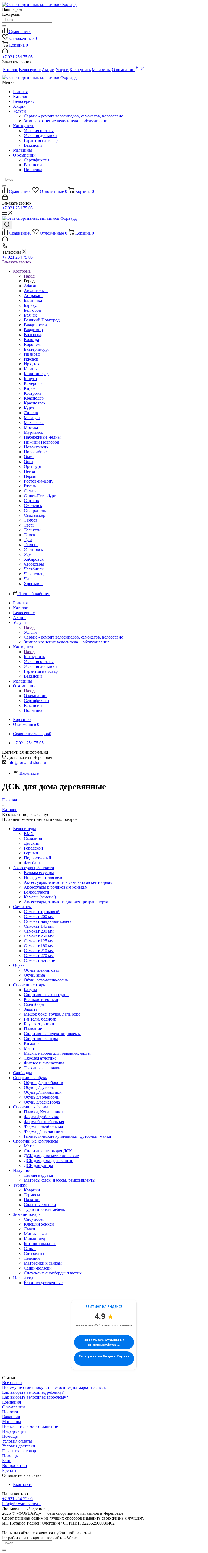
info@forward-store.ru (27, 762)
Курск (29, 408)
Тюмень (31, 544)
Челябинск (34, 569)
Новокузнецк (36, 447)
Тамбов (31, 520)
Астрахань (33, 295)
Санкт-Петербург (40, 495)
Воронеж (32, 344)
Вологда (31, 339)
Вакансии (33, 145)
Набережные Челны (42, 437)
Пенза (29, 471)
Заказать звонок (16, 262)
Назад (29, 276)
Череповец (34, 574)
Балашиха (33, 300)
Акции (19, 106)
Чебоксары (34, 564)
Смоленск (33, 505)
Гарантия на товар (41, 140)
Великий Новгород (42, 320)
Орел (28, 461)
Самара (30, 491)
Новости (10, 1412)
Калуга (30, 378)
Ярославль (33, 583)
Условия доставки (40, 135)
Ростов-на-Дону (38, 481)
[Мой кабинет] (5, 52)
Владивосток (36, 325)
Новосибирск (36, 451)
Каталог (20, 96)
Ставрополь (35, 510)
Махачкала (34, 422)
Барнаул (31, 305)
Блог (6, 1460)
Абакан (30, 285)
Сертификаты (36, 160)
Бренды (9, 1470)
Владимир (33, 329)
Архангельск (36, 290)
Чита (28, 578)
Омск (29, 456)
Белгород (32, 310)
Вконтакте (29, 773)
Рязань (30, 486)
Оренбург (33, 466)
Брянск (30, 315)
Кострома (32, 393)
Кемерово (33, 383)
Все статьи (12, 1382)
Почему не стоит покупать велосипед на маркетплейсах (54, 1387)
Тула (28, 539)
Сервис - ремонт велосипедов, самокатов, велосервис (73, 116)
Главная (20, 91)
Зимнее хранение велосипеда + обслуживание (66, 121)
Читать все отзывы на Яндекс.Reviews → (104, 1342)
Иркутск (32, 364)
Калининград (36, 373)
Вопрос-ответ (14, 1465)
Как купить (23, 125)
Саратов (31, 500)
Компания (11, 1402)
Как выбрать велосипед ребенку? (33, 1392)
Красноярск (35, 403)
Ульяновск (33, 549)
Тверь (29, 525)
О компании (24, 155)
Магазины (22, 150)
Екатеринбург (37, 349)
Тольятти (32, 530)
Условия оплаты (39, 130)
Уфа (27, 554)
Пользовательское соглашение (30, 1426)
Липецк (31, 412)
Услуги (19, 111)
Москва (31, 427)
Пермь (30, 476)
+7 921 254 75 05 (17, 57)
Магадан (32, 417)
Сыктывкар (34, 515)
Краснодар (34, 398)
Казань (30, 368)
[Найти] (4, 26)
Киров (30, 388)
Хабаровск (34, 559)
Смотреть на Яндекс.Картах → (104, 1358)
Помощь (10, 1436)
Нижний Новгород (41, 442)
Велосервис (24, 101)
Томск (29, 534)
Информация (14, 1431)
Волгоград (33, 334)
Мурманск (33, 432)
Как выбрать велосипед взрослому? (35, 1397)
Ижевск (31, 359)
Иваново (32, 354)
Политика (33, 169)
